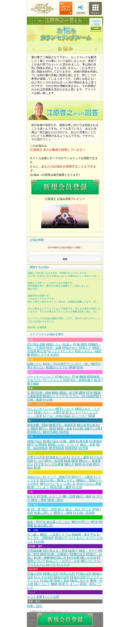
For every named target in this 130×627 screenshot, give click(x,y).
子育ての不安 (36, 457)
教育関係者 (56, 448)
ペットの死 (51, 596)
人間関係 (41, 444)
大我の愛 (47, 580)
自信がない (34, 477)
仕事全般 (83, 441)
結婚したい (34, 364)
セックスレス (53, 380)
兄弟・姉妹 (43, 392)
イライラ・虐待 (78, 457)
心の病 (87, 464)
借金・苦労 (34, 522)
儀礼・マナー (89, 550)
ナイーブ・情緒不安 (57, 477)
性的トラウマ (41, 354)
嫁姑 (56, 392)
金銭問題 (93, 396)
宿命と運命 (62, 580)
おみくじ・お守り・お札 (63, 561)
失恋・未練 (54, 347)
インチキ (64, 564)
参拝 (44, 554)
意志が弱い (48, 480)
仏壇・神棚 (42, 557)
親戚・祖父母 (69, 392)
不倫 (77, 344)
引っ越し (33, 534)
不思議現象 (34, 550)
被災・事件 (39, 500)
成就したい (54, 344)
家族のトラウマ (54, 396)
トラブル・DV (76, 396)
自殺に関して (44, 512)
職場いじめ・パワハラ (64, 444)
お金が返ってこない (57, 522)
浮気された (70, 347)
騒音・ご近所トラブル (56, 534)
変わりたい (48, 483)
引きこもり (73, 412)
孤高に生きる (80, 580)
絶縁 (92, 415)
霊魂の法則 (34, 573)
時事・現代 (34, 606)
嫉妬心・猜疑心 (87, 480)
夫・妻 (36, 509)
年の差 (42, 351)
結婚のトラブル (57, 367)
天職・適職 (67, 441)
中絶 (96, 509)
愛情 (82, 392)
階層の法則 (51, 573)
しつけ (39, 460)
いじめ (61, 457)
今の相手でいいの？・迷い (72, 364)
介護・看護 (34, 399)
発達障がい (34, 432)
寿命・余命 (65, 428)
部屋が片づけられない (71, 538)
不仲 (90, 392)
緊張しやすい (67, 480)
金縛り (73, 550)
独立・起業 (88, 444)
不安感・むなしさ (50, 496)
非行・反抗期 (54, 460)
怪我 (53, 428)
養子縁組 (33, 383)
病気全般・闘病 (37, 425)
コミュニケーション (41, 409)
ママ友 (39, 464)
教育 (75, 460)
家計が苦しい (81, 522)
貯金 (95, 522)
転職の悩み (51, 441)
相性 (84, 344)
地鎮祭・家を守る (84, 534)
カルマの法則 (44, 577)
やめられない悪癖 (89, 483)
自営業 (83, 448)
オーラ (51, 564)
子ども (87, 509)
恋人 (62, 509)
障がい (43, 428)
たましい (73, 584)
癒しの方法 (88, 557)
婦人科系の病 (86, 425)
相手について (65, 409)
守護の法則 (84, 573)
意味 (80, 367)
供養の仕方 (78, 554)
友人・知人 (73, 509)
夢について (89, 561)
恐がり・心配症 (82, 477)
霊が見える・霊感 (55, 550)
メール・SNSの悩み (57, 415)
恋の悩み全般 (36, 344)
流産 (30, 512)
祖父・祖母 (49, 509)
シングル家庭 (55, 464)
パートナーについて (40, 376)
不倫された (63, 376)
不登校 (51, 457)
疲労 (31, 444)
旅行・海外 (84, 496)
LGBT (55, 354)
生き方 (31, 496)
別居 (67, 380)
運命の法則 (61, 577)
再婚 (73, 367)
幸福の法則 (78, 577)
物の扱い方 (58, 557)
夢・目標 (69, 496)
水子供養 (74, 557)
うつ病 (95, 428)
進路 (68, 460)
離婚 (83, 376)
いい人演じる (67, 483)
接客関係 (72, 448)
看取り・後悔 (63, 512)
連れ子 (69, 464)
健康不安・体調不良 (62, 425)
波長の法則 (67, 573)
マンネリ (68, 351)
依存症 (64, 432)
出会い (67, 344)
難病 (35, 428)
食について (42, 584)
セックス (54, 351)
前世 (62, 584)
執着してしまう (38, 487)
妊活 (98, 380)
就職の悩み (34, 441)
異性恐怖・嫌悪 (61, 487)
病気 (79, 464)
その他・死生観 (84, 512)
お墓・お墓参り (58, 554)
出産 (38, 467)
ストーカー (80, 415)
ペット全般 (34, 596)
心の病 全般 (82, 428)
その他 (48, 399)
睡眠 (54, 584)
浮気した (86, 347)
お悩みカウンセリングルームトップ (49, 611)
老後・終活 (55, 500)
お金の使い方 (44, 525)
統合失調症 (51, 432)
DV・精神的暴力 (82, 380)
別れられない (85, 351)
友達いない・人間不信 (50, 412)
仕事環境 (96, 441)
